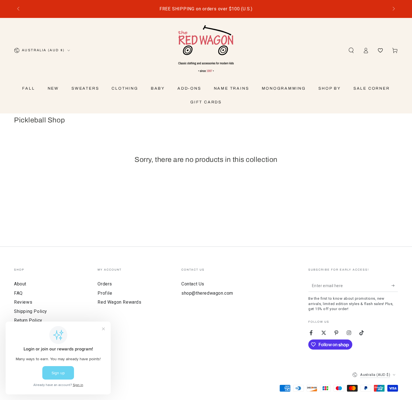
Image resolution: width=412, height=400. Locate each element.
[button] (351, 50)
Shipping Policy (30, 311)
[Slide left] (19, 9)
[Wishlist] (380, 50)
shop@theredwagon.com (207, 293)
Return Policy (28, 320)
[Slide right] (393, 9)
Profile (105, 293)
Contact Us (192, 284)
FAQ (18, 293)
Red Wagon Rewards (119, 302)
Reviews (23, 302)
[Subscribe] (395, 285)
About (20, 284)
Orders (105, 284)
